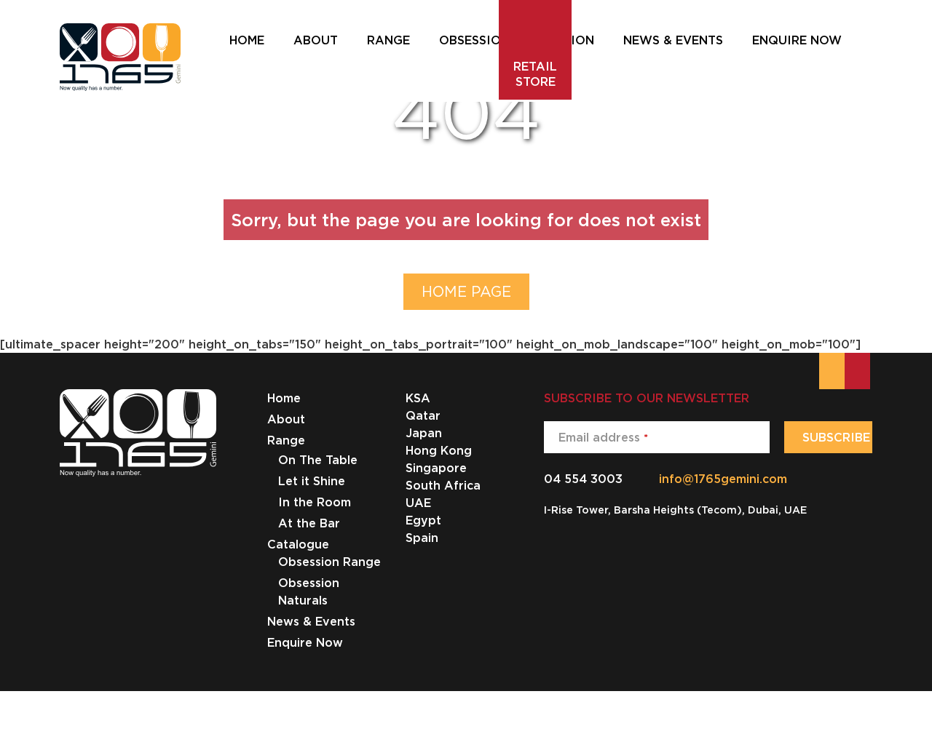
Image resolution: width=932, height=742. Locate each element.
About (286, 419)
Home (284, 397)
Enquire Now (305, 642)
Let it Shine (311, 480)
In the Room (314, 501)
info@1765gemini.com (723, 478)
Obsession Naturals (308, 591)
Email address (603, 437)
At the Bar (309, 523)
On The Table (318, 459)
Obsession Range (329, 561)
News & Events (311, 621)
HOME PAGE (466, 291)
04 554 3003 (583, 478)
